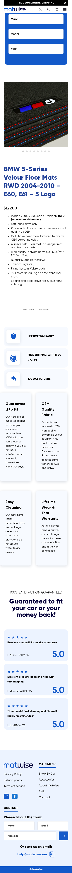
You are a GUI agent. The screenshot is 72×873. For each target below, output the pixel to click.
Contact (44, 797)
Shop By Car (47, 773)
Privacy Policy (13, 774)
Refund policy (13, 780)
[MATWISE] (20, 9)
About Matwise (49, 785)
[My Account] (40, 9)
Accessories (46, 779)
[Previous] (7, 116)
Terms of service (14, 786)
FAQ (41, 791)
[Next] (64, 116)
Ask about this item (36, 310)
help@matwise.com (32, 854)
